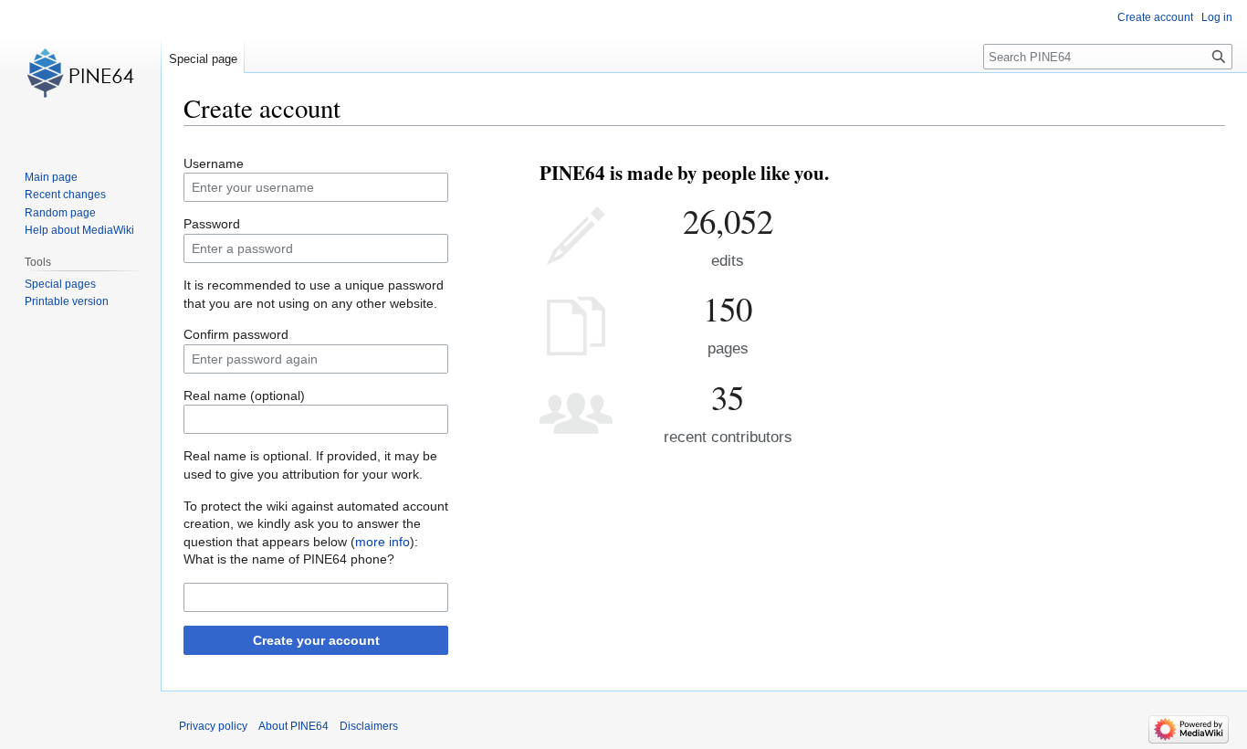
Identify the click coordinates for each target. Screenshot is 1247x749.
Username (213, 163)
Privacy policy (213, 726)
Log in (1216, 17)
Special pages (60, 284)
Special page (203, 59)
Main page (51, 177)
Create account (1155, 17)
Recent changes (65, 194)
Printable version (67, 301)
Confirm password (235, 334)
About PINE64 (293, 726)
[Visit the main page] (80, 73)
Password (211, 223)
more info (382, 541)
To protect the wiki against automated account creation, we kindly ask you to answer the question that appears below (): (315, 524)
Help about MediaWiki (79, 230)
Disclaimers (369, 726)
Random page (60, 212)
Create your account (316, 640)
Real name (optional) (244, 395)
